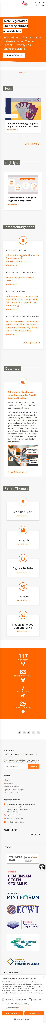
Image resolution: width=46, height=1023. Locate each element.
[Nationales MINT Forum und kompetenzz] (23, 896)
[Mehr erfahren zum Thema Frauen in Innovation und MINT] (23, 619)
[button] (18, 136)
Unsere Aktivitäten (13, 55)
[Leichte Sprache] (39, 2)
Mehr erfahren (22, 516)
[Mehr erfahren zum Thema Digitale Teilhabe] (23, 563)
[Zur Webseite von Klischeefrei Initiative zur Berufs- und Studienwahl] (23, 858)
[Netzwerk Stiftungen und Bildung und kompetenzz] (23, 961)
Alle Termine (31, 342)
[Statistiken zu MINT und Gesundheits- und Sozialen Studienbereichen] (23, 387)
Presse (7, 780)
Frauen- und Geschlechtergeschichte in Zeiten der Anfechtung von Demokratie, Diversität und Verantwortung (22, 326)
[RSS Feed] (39, 834)
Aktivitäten (23, 660)
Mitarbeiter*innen (23, 676)
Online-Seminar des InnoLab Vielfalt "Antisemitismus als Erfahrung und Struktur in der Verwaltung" (22, 301)
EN (36, 5)
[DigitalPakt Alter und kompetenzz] (23, 942)
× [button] (43, 977)
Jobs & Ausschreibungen (14, 790)
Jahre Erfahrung (23, 707)
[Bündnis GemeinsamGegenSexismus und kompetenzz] (23, 878)
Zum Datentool (16, 472)
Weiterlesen (11, 130)
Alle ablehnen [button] (34, 1013)
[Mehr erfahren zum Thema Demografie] (23, 535)
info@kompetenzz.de (15, 818)
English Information (12, 793)
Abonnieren (34, 766)
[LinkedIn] (39, 5)
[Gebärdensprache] (43, 2)
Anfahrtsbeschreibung (15, 822)
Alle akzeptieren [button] (12, 1013)
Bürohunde (23, 691)
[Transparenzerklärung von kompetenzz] (23, 924)
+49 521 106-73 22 (13, 815)
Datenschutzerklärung (29, 762)
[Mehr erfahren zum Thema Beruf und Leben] (23, 507)
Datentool (9, 783)
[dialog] (23, 999)
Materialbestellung (12, 786)
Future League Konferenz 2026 (20, 279)
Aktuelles (23, 72)
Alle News (31, 143)
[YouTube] (43, 5)
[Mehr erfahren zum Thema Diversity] (23, 591)
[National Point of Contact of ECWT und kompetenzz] (23, 909)
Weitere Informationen (9, 995)
